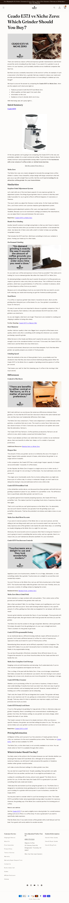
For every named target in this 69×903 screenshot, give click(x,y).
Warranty (7, 856)
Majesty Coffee (36, 899)
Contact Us (7, 864)
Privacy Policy (8, 849)
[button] (3, 7)
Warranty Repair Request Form (13, 860)
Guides (6, 871)
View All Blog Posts (50, 845)
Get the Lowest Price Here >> (34, 166)
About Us (7, 841)
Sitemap (6, 879)
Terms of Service (9, 852)
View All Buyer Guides (51, 841)
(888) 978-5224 (29, 839)
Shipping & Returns (9, 837)
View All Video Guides (51, 837)
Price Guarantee (9, 845)
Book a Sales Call (9, 867)
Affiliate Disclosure (9, 875)
